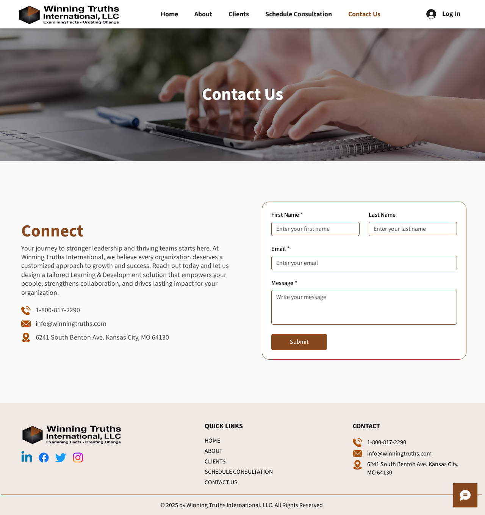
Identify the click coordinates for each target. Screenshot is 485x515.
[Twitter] (60, 457)
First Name (287, 215)
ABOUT (214, 451)
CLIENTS (215, 461)
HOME (212, 441)
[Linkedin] (26, 457)
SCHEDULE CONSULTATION (239, 472)
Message (284, 283)
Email (280, 249)
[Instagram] (77, 457)
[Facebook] (43, 457)
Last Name (382, 215)
